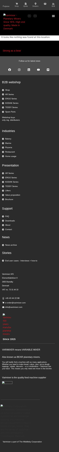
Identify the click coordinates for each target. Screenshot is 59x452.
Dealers (35, 6)
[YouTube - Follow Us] (38, 69)
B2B (53, 6)
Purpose (6, 6)
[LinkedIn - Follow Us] (29, 69)
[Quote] (26, 4)
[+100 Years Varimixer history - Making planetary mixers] (7, 325)
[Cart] (45, 3)
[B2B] (53, 4)
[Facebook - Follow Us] (9, 69)
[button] (53, 16)
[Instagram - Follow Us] (19, 69)
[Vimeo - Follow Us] (48, 69)
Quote (25, 6)
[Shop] (17, 4)
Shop (17, 6)
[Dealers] (35, 4)
